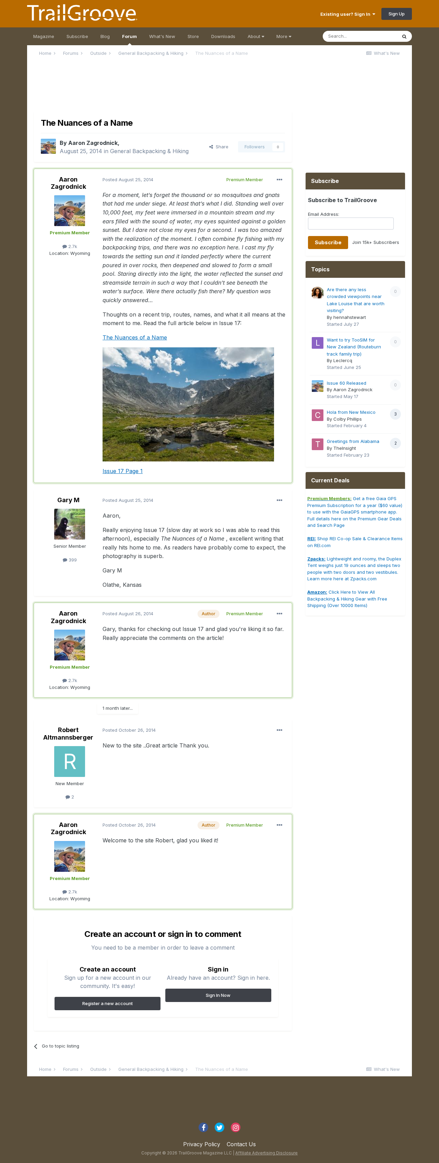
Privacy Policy (201, 1144)
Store (193, 36)
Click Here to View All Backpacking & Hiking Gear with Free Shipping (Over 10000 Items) (347, 598)
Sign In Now (218, 995)
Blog (105, 36)
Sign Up (397, 13)
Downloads (223, 36)
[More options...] (279, 180)
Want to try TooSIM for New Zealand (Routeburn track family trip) (354, 347)
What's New (162, 36)
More (281, 36)
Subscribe (77, 36)
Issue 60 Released (346, 383)
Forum (129, 36)
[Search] (404, 36)
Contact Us (241, 1144)
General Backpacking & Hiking (149, 151)
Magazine (43, 36)
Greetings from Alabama (353, 441)
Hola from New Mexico (351, 412)
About (255, 36)
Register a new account (107, 1003)
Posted (128, 179)
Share (220, 146)
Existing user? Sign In (346, 14)
